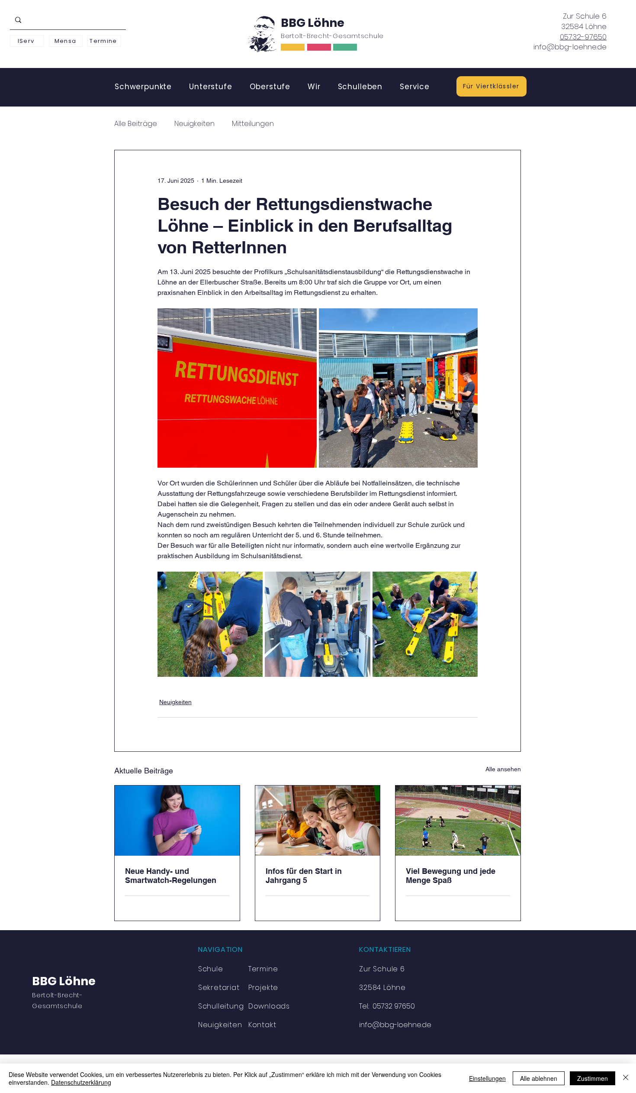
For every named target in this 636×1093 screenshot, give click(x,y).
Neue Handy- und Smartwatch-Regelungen (170, 876)
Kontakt (262, 1025)
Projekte (263, 988)
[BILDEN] (293, 47)
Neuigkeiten (194, 124)
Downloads (269, 1006)
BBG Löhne (312, 23)
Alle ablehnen (538, 1078)
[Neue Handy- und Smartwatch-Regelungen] (177, 821)
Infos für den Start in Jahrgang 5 (304, 876)
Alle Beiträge (135, 124)
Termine (263, 969)
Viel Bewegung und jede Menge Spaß (450, 876)
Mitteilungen (253, 124)
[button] (143, 86)
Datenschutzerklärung (81, 1082)
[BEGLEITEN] (319, 47)
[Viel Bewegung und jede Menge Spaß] (457, 821)
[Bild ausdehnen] (237, 388)
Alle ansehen (503, 769)
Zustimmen (592, 1078)
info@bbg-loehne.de (570, 47)
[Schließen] (625, 1078)
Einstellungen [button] (487, 1078)
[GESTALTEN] (345, 47)
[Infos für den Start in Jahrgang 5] (317, 821)
